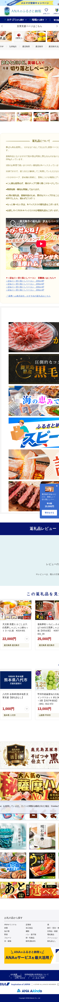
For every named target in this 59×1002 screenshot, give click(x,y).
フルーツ (7, 938)
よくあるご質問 (38, 978)
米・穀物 (7, 941)
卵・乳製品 (30, 938)
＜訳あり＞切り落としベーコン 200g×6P (25, 284)
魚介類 (6, 931)
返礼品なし (51, 941)
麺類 (27, 931)
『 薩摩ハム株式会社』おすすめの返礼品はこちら (28, 296)
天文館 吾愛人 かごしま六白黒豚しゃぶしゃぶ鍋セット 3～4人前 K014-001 (15, 627)
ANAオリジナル (10, 925)
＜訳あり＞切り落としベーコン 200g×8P (25, 281)
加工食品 (29, 928)
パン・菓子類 (31, 934)
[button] (2, 26)
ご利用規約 (17, 976)
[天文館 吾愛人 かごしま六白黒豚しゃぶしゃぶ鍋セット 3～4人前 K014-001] (15, 610)
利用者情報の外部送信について (37, 974)
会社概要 (13, 974)
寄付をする (49, 513)
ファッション (52, 938)
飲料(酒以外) (31, 941)
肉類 (6, 928)
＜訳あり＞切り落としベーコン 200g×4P (25, 287)
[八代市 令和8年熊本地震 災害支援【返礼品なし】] (15, 680)
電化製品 (50, 934)
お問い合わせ (20, 978)
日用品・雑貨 (52, 931)
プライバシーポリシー (37, 976)
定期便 (28, 925)
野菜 (6, 934)
